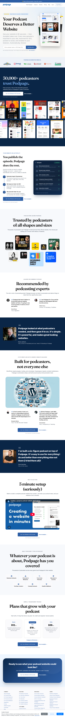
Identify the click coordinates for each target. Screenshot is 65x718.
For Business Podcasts (23, 693)
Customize (52, 714)
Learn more (37, 715)
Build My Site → (31, 47)
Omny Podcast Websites (54, 707)
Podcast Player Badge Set (39, 708)
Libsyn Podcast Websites (54, 695)
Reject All (44, 714)
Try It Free (58, 4)
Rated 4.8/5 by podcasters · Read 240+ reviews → (33, 1)
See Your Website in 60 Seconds (13, 93)
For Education (21, 698)
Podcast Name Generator (39, 695)
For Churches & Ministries (24, 695)
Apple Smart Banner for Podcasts (39, 706)
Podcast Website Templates (39, 697)
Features (36, 4)
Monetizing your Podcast (39, 703)
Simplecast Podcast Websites (53, 702)
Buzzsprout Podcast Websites (53, 699)
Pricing (45, 4)
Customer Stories (22, 708)
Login (53, 4)
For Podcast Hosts (7, 695)
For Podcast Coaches (8, 698)
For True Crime (22, 697)
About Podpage (7, 693)
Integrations (6, 702)
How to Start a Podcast (38, 693)
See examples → (32, 50)
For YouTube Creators (23, 700)
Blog (49, 4)
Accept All (60, 714)
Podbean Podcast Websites (55, 697)
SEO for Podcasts (37, 698)
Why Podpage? (29, 4)
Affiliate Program (7, 705)
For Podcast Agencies (8, 697)
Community (6, 707)
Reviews (40, 4)
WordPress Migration (54, 693)
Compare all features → (33, 640)
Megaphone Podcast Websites (54, 705)
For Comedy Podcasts (23, 702)
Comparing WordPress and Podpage (39, 701)
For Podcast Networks (8, 700)
